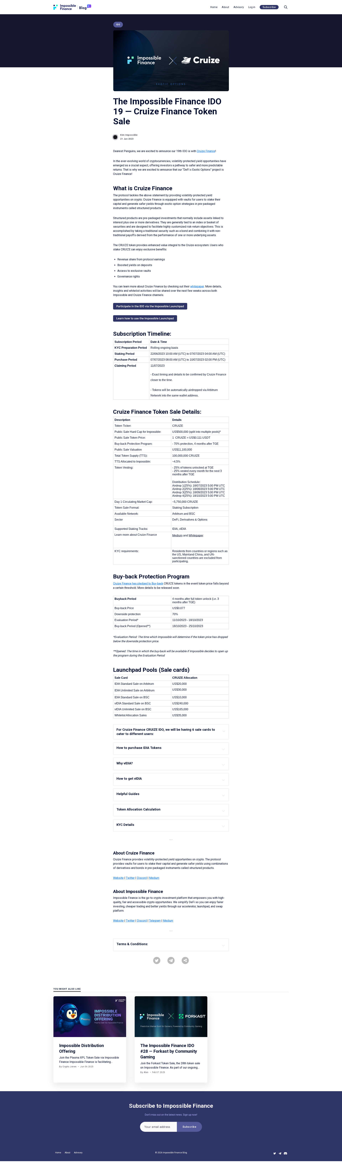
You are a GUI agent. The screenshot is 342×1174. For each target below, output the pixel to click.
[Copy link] (185, 960)
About (225, 7)
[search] (286, 7)
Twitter (130, 878)
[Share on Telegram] (171, 960)
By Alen (144, 1072)
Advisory (239, 7)
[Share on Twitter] (156, 960)
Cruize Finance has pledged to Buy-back (138, 583)
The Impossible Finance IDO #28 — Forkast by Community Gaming (168, 1051)
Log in (251, 7)
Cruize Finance (206, 151)
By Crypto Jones (68, 1066)
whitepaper (197, 286)
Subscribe (269, 7)
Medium (154, 878)
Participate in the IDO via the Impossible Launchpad (150, 306)
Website (118, 878)
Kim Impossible (129, 135)
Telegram (155, 920)
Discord (142, 878)
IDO (118, 24)
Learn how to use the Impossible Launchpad (145, 318)
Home (213, 7)
